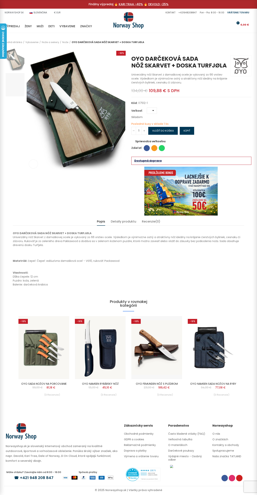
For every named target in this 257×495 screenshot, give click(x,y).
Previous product (243, 50)
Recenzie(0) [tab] (151, 221)
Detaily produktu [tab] (123, 221)
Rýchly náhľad (60, 322)
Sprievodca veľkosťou (150, 141)
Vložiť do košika (163, 130)
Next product (248, 50)
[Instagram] (232, 478)
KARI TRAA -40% (131, 4)
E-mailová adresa (154, 148)
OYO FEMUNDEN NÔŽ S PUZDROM (157, 384)
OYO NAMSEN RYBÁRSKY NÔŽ (100, 384)
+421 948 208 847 (36, 477)
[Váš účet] (230, 24)
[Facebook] (224, 478)
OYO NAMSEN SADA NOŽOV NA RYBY (213, 384)
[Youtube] (239, 478)
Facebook (147, 148)
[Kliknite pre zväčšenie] (33, 164)
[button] (170, 13)
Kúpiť (187, 130)
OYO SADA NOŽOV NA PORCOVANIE (44, 384)
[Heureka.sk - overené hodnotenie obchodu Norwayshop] (143, 474)
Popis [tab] (101, 221)
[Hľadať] (224, 24)
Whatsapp (162, 148)
